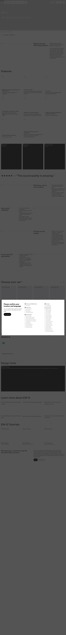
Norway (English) (48, 326)
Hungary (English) (48, 317)
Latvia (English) (48, 320)
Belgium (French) (48, 309)
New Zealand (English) (29, 324)
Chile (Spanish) (28, 310)
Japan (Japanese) (28, 323)
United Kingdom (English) (50, 331)
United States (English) (29, 312)
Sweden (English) (48, 327)
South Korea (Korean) (29, 327)
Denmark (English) (48, 310)
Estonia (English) (48, 311)
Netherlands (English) (49, 325)
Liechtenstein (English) (49, 321)
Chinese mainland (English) (30, 318)
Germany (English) (48, 315)
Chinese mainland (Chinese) (30, 317)
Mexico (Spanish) (28, 311)
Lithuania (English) (48, 322)
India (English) (28, 322)
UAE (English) (28, 305)
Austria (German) (48, 306)
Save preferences (7, 314)
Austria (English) (48, 305)
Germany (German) (49, 316)
